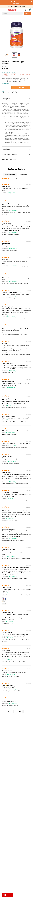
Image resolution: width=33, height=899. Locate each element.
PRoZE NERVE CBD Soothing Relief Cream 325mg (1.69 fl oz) (14, 334)
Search (27, 13)
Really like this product (8, 416)
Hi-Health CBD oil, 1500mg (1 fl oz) (11, 292)
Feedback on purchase (8, 549)
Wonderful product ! (8, 381)
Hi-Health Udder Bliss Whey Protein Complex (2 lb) (12, 267)
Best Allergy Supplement (9, 307)
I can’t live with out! (7, 363)
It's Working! (5, 203)
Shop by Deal (3, 10)
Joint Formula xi (6, 223)
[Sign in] (26, 10)
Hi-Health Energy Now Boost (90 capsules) (11, 691)
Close (31, 2)
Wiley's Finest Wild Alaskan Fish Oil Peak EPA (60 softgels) (14, 407)
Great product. (6, 186)
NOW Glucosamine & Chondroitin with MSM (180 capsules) (14, 500)
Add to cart (20, 87)
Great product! (6, 472)
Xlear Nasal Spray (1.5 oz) (7, 372)
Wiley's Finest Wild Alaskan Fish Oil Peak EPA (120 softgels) (14, 447)
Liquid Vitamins (6, 587)
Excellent (4, 509)
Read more (5, 83)
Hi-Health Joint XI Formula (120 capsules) (10, 234)
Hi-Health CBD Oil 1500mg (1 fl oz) (9, 298)
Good (3, 276)
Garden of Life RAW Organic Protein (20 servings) (12, 578)
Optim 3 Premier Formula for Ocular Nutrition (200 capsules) (15, 283)
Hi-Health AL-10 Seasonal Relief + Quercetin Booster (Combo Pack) (16, 318)
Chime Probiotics (7, 632)
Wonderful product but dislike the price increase (16, 567)
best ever (5, 343)
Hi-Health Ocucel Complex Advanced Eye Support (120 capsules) (15, 661)
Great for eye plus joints (9, 398)
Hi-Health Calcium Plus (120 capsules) (10, 705)
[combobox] (12, 13)
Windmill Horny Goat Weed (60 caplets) (10, 520)
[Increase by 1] (9, 86)
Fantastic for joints (7, 456)
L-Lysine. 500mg (6, 243)
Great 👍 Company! (7, 685)
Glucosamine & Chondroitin (10, 492)
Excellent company (7, 612)
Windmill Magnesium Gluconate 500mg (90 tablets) (13, 540)
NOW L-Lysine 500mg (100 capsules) (9, 250)
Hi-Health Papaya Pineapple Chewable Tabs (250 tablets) (14, 421)
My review (5, 700)
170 (20, 712)
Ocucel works (6, 650)
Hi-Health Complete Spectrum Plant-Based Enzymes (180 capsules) (16, 558)
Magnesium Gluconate (8, 529)
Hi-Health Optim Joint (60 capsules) (9, 434)
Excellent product (7, 670)
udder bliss (5, 259)
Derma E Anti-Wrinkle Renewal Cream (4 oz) (11, 194)
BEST (3, 327)
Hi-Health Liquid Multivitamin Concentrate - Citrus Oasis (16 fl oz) (16, 595)
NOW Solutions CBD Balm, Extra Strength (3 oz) (12, 676)
